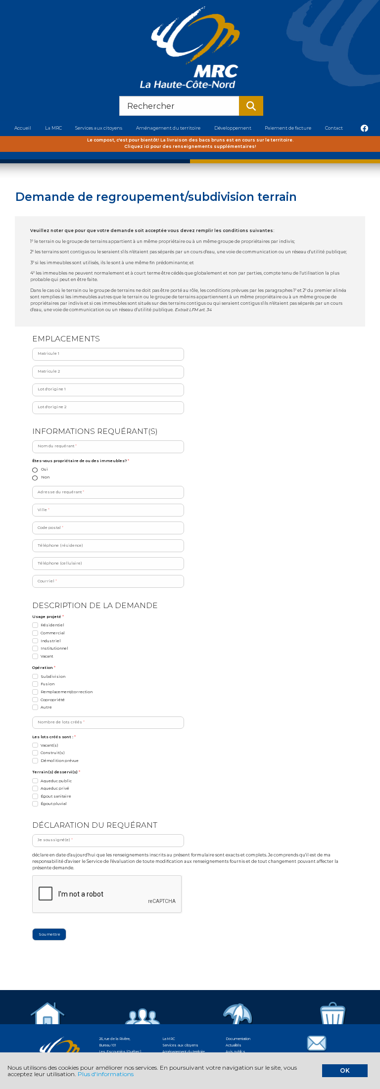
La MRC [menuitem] (53, 128)
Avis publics (235, 1051)
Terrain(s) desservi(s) (56, 772)
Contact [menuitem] (334, 128)
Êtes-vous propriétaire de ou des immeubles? (80, 461)
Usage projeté (48, 617)
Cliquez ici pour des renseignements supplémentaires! (190, 146)
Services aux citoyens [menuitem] (98, 128)
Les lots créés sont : (54, 737)
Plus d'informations (106, 1074)
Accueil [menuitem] (22, 128)
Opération (43, 667)
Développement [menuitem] (232, 128)
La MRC (168, 1039)
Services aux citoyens (180, 1045)
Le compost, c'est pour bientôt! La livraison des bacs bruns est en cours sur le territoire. (190, 140)
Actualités (233, 1045)
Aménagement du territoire (183, 1051)
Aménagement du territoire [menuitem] (168, 128)
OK (345, 1070)
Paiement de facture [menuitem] (288, 128)
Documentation (238, 1039)
